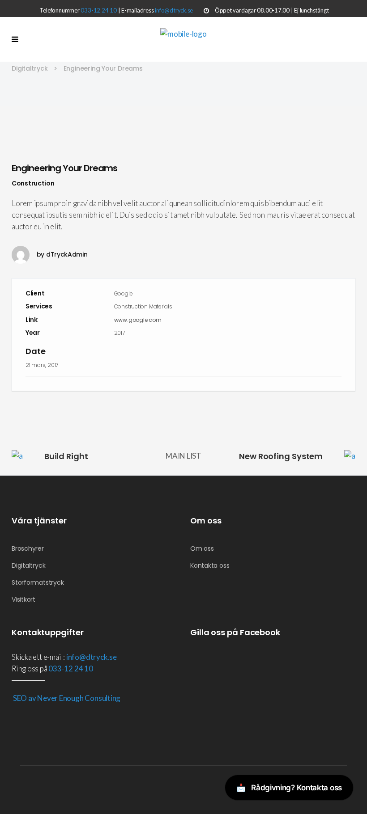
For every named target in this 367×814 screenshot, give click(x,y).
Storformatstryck (38, 582)
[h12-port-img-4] (183, 125)
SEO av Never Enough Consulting (66, 698)
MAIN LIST (183, 455)
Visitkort (23, 599)
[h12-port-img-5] (183, 137)
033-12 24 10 (98, 10)
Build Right (66, 456)
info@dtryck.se (174, 10)
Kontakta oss (209, 565)
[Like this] (341, 391)
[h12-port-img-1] (183, 112)
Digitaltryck (29, 68)
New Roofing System (281, 456)
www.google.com (138, 320)
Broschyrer (28, 548)
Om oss (202, 548)
